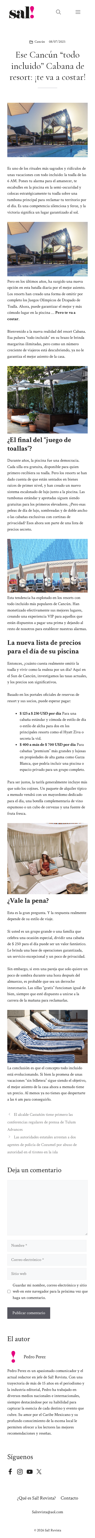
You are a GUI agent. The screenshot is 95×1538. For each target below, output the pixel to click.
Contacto (69, 1498)
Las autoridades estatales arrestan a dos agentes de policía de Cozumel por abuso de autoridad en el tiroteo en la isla (42, 1144)
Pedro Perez (35, 1357)
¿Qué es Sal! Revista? (36, 1498)
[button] (58, 12)
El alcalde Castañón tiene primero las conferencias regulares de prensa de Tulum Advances (41, 1122)
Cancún (40, 41)
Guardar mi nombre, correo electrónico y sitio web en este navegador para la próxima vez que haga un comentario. (50, 1291)
